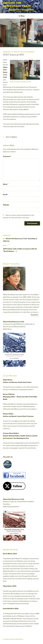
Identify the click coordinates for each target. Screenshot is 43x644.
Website (6, 205)
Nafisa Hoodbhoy (27, 52)
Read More (34, 315)
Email (5, 194)
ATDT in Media (11, 137)
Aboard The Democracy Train (17, 4)
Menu (22, 16)
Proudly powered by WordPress (13, 639)
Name (5, 184)
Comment (7, 156)
